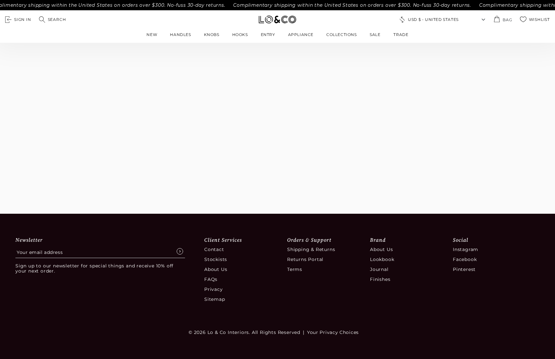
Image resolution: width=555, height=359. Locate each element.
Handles (180, 34)
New (151, 34)
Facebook (465, 259)
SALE (375, 34)
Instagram (465, 249)
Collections (341, 34)
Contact (214, 249)
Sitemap (214, 299)
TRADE (401, 34)
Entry (268, 34)
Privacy (213, 289)
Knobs (211, 34)
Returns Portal (305, 259)
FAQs (210, 279)
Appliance (300, 34)
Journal (379, 269)
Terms (294, 269)
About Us (215, 269)
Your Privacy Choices (333, 332)
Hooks (240, 34)
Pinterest (464, 269)
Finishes (380, 279)
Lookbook (382, 259)
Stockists (215, 259)
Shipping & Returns (311, 249)
